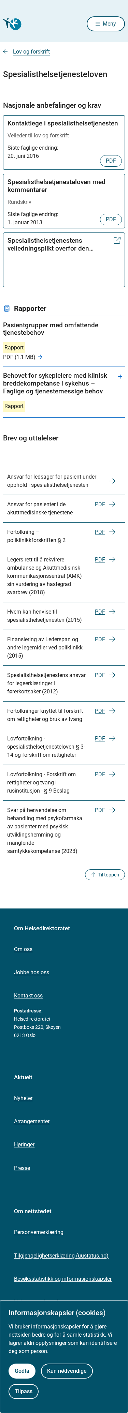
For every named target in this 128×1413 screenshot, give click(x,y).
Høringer (24, 1144)
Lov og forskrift (31, 51)
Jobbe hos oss (31, 972)
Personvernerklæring (38, 1232)
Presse (22, 1168)
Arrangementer (31, 1121)
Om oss (23, 949)
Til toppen (108, 874)
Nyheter (23, 1098)
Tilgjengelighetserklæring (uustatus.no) (61, 1255)
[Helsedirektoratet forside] (11, 24)
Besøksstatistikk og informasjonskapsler (63, 1279)
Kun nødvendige (67, 1371)
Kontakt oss (28, 995)
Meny (109, 23)
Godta (22, 1371)
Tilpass (23, 1391)
